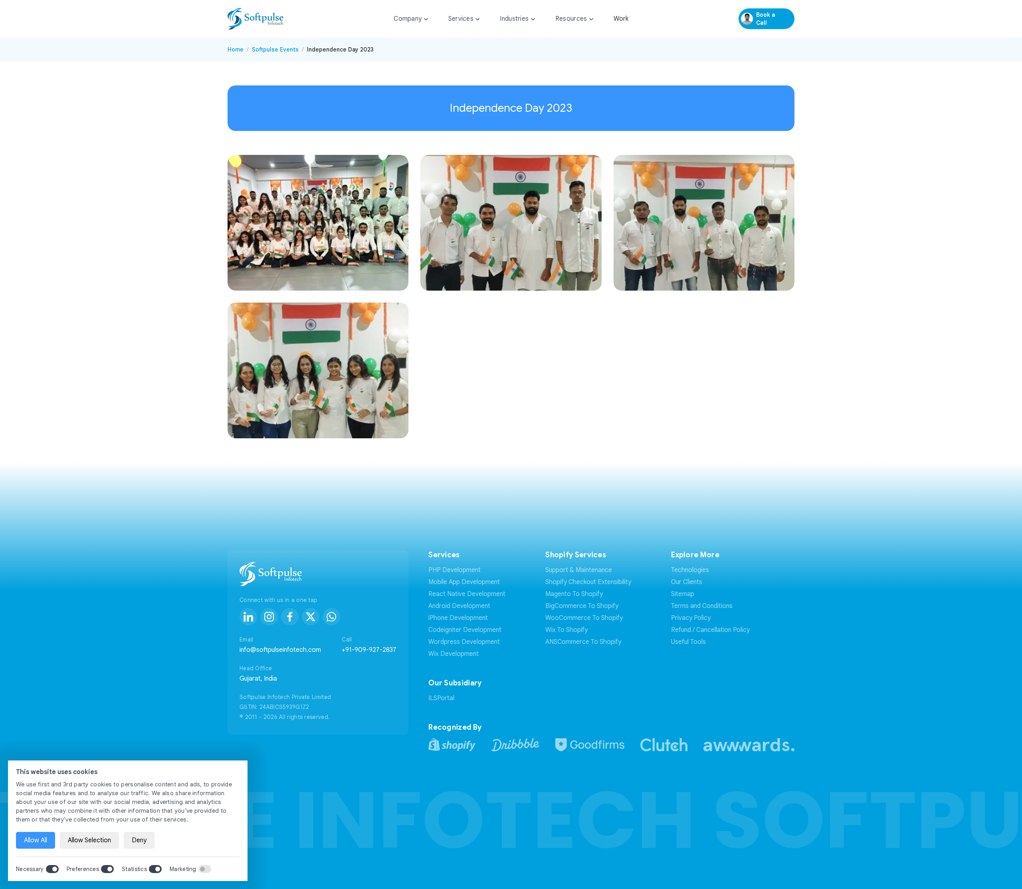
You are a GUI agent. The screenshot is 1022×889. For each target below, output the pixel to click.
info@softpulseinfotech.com (280, 650)
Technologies (690, 570)
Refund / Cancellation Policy (710, 630)
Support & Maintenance (578, 570)
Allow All (35, 840)
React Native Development (466, 594)
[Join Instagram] (269, 617)
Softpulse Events (275, 49)
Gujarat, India (258, 679)
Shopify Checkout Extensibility (588, 582)
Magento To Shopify (574, 594)
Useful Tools (688, 642)
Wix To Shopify (566, 630)
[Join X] (310, 617)
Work (621, 19)
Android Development (459, 606)
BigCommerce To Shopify (581, 606)
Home (236, 49)
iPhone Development (458, 618)
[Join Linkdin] (248, 617)
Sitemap (682, 594)
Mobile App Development (464, 582)
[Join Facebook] (290, 617)
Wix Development (453, 654)
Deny (139, 840)
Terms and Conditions (702, 606)
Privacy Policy (691, 618)
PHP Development (454, 570)
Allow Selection (89, 840)
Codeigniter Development (464, 630)
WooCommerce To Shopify (584, 618)
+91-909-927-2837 (369, 650)
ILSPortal (441, 698)
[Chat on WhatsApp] (331, 617)
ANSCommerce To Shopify (583, 642)
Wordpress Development (464, 642)
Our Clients (686, 582)
